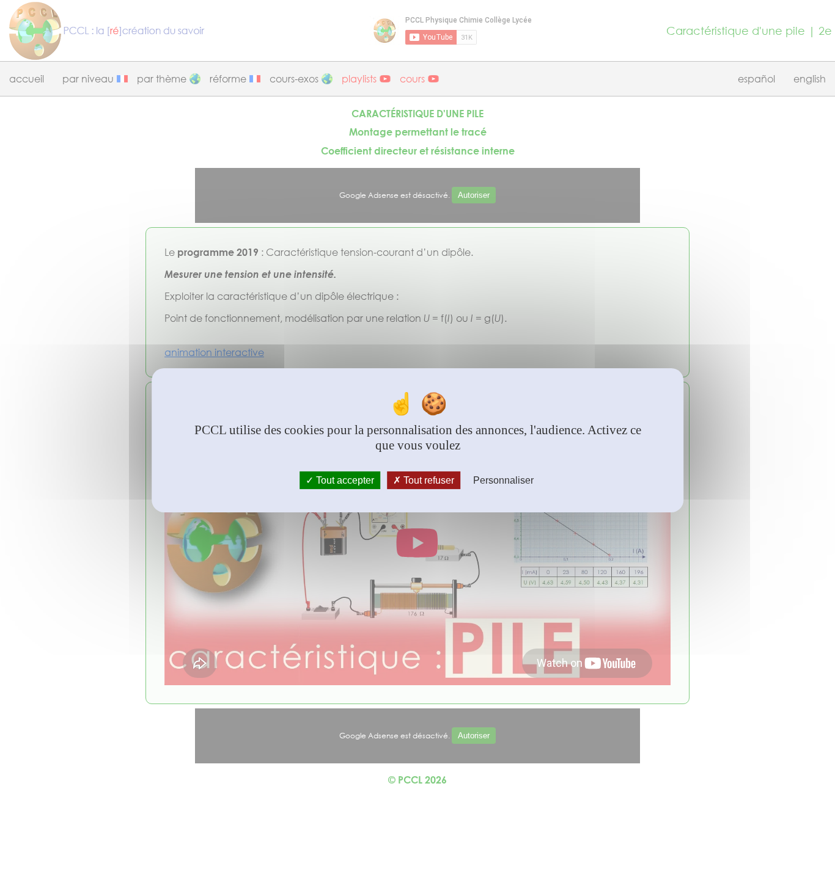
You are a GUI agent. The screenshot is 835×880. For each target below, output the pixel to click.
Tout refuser (427, 480)
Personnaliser (503, 480)
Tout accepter (344, 480)
